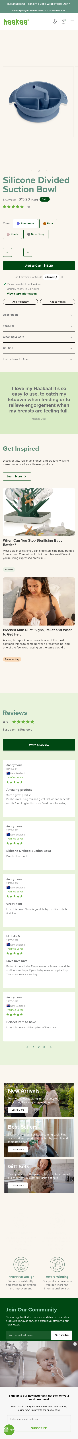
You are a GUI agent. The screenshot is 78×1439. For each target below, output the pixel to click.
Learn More (14, 476)
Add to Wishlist (57, 301)
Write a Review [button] (39, 745)
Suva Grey (38, 234)
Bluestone (27, 223)
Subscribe (62, 1335)
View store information (22, 294)
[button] (39, 314)
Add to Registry (20, 301)
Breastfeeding (12, 659)
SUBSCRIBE (39, 1428)
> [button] (51, 1047)
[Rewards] (9, 1429)
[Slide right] (47, 171)
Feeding (9, 569)
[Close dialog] (75, 1344)
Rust (50, 223)
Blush (14, 234)
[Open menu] (72, 22)
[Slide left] (31, 171)
